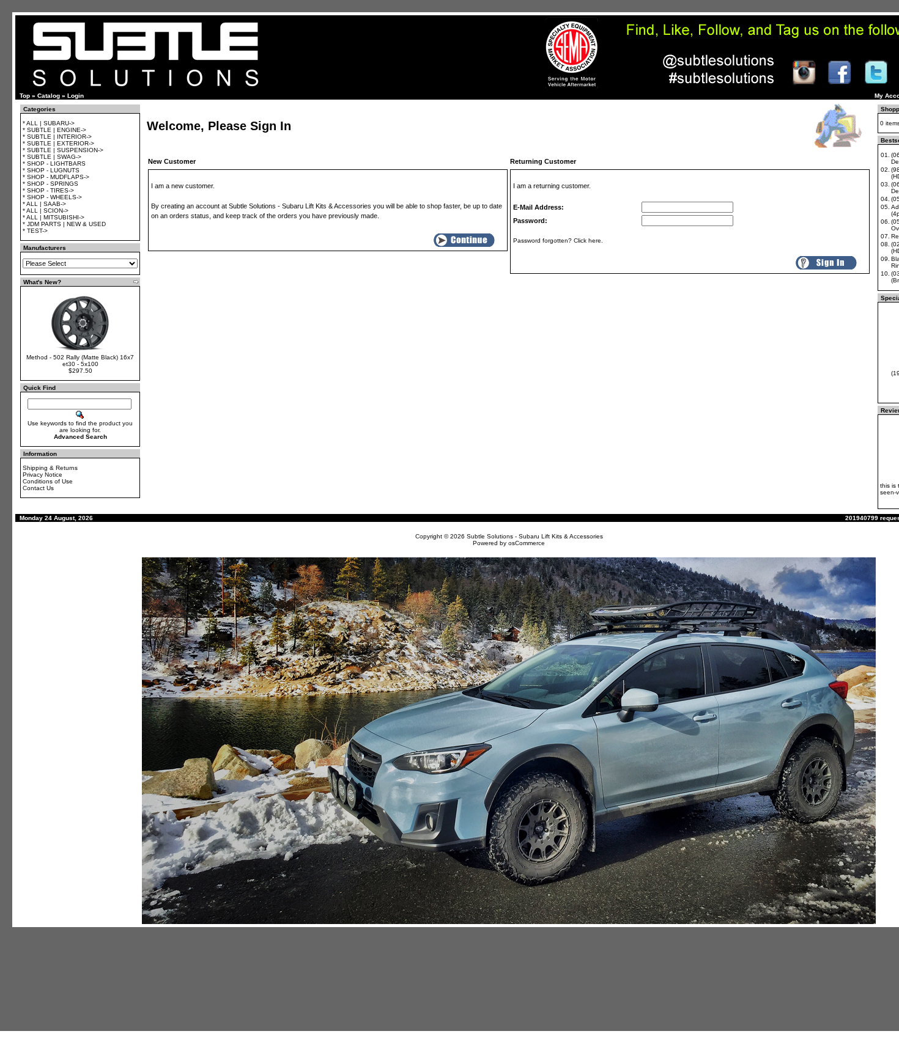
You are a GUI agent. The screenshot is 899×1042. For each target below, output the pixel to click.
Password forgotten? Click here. (558, 240)
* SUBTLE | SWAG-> (52, 156)
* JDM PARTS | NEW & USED (64, 224)
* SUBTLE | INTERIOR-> (57, 136)
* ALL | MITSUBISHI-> (53, 217)
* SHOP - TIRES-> (48, 190)
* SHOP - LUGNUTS (51, 170)
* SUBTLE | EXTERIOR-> (58, 143)
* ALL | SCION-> (45, 210)
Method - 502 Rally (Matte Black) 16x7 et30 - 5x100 (80, 360)
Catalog (48, 95)
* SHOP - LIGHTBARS (54, 163)
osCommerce (526, 543)
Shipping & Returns (50, 467)
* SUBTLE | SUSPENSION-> (63, 150)
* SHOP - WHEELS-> (52, 197)
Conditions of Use (48, 481)
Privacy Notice (42, 474)
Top (25, 95)
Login (75, 95)
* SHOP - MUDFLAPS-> (56, 177)
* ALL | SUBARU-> (49, 123)
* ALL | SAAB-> (44, 203)
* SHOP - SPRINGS (50, 183)
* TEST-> (35, 230)
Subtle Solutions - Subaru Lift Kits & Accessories (535, 536)
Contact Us (38, 488)
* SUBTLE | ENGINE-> (54, 130)
